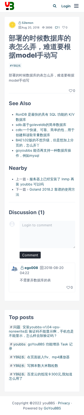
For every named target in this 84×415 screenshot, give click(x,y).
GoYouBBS (52, 408)
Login (66, 6)
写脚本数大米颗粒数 (42, 365)
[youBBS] (9, 6)
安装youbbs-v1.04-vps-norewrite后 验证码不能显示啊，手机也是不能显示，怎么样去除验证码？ (41, 331)
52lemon (27, 22)
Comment (30, 255)
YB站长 (16, 65)
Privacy (64, 403)
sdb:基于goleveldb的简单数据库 (41, 124)
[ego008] (14, 268)
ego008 (31, 268)
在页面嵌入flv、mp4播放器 (48, 357)
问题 (16, 327)
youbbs (19, 344)
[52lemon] (12, 25)
